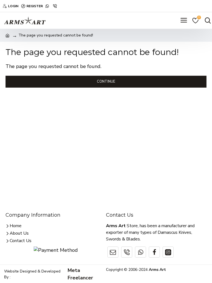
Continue (106, 81)
